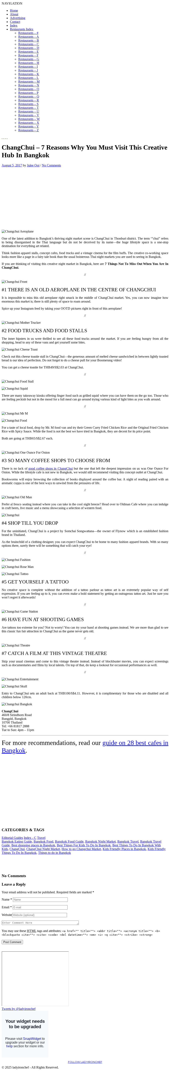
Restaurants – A (28, 36)
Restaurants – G (28, 59)
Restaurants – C (28, 44)
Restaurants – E (28, 51)
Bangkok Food (43, 841)
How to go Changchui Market (81, 849)
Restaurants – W (29, 119)
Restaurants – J (28, 70)
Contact (15, 21)
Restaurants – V (28, 115)
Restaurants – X (28, 122)
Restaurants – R (28, 100)
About (14, 14)
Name (7, 899)
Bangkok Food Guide (69, 841)
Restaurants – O (28, 89)
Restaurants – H (28, 63)
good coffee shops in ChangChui (50, 468)
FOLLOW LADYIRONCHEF (85, 1062)
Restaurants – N (28, 85)
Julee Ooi (33, 165)
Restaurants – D (28, 48)
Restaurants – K (28, 74)
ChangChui (17, 849)
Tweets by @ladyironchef (18, 1009)
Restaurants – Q (28, 96)
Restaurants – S (28, 104)
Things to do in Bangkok (54, 852)
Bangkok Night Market (100, 841)
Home (14, 10)
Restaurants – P (28, 93)
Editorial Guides (12, 838)
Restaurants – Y (28, 126)
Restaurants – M (29, 81)
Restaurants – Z (28, 130)
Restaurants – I (28, 66)
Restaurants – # (28, 33)
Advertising (17, 18)
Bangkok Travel (127, 841)
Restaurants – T (28, 108)
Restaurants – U (28, 111)
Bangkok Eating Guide (17, 841)
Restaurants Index (21, 29)
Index (13, 25)
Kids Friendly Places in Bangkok (124, 849)
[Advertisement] (36, 196)
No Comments (51, 165)
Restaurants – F (28, 55)
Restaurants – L (28, 78)
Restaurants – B (28, 40)
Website (7, 915)
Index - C (30, 838)
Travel (41, 838)
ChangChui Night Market (43, 849)
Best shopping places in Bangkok (33, 845)
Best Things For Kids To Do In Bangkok (84, 845)
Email (7, 907)
